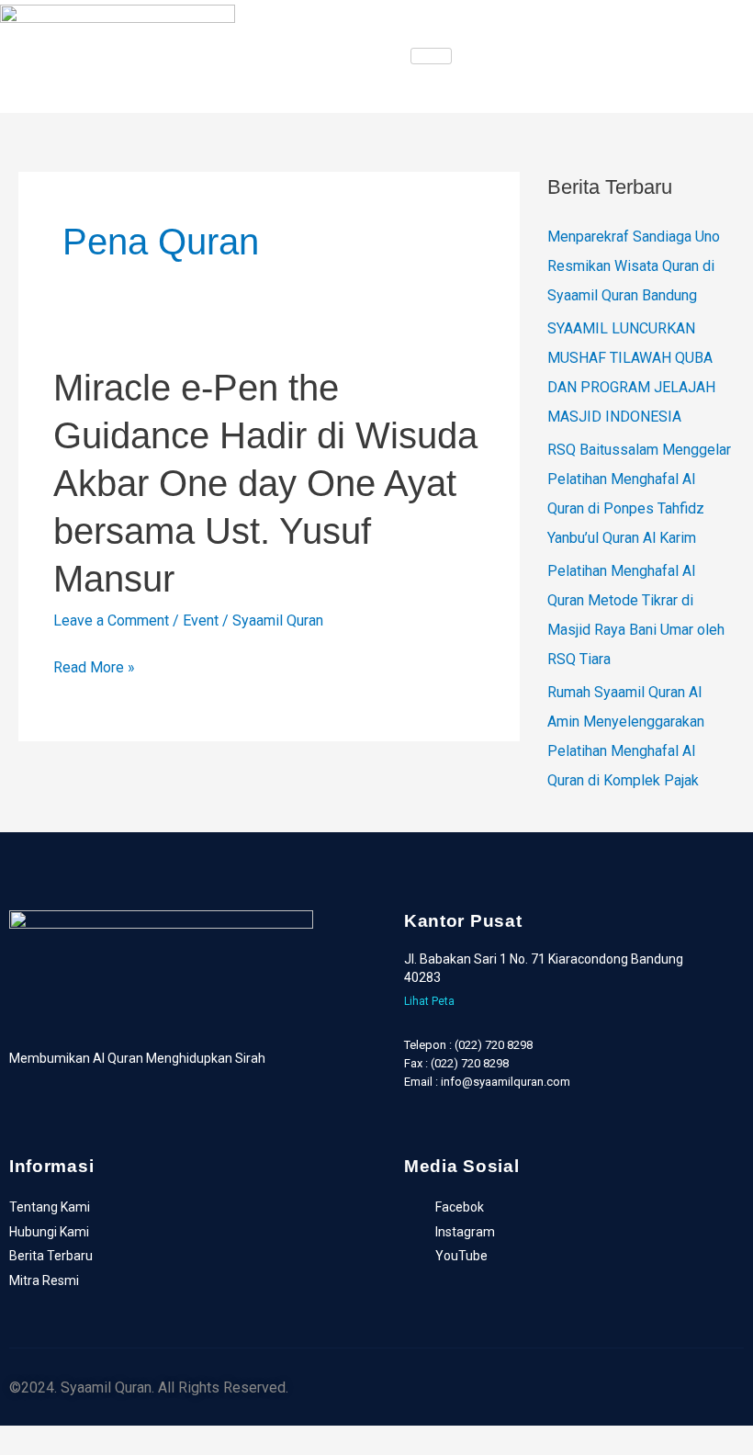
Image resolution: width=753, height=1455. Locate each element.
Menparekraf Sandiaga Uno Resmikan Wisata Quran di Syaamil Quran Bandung (633, 266)
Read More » (94, 668)
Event (201, 620)
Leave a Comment (111, 620)
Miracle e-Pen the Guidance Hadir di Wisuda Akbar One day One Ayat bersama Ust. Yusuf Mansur (265, 483)
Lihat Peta (429, 1001)
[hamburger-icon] (431, 56)
